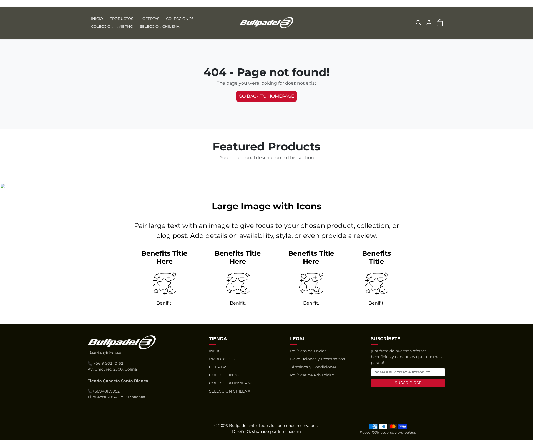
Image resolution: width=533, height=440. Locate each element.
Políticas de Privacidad (312, 375)
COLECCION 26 (179, 18)
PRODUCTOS (222, 358)
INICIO (97, 18)
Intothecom (289, 431)
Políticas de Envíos (308, 350)
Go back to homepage (266, 96)
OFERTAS (150, 18)
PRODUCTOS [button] (121, 18)
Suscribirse (408, 382)
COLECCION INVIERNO (112, 26)
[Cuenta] (429, 22)
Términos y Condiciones (313, 366)
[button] (418, 22)
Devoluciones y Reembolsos (317, 358)
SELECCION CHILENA (159, 26)
